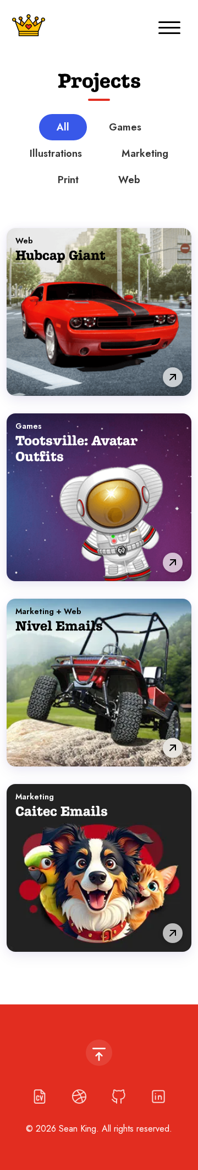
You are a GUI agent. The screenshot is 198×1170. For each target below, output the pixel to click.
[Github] (118, 1096)
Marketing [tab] (145, 153)
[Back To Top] (99, 1053)
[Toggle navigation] (169, 25)
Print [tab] (68, 180)
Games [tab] (125, 127)
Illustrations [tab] (56, 153)
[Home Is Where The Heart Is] (29, 25)
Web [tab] (129, 180)
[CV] (39, 1096)
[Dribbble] (79, 1096)
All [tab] (63, 127)
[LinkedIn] (158, 1096)
